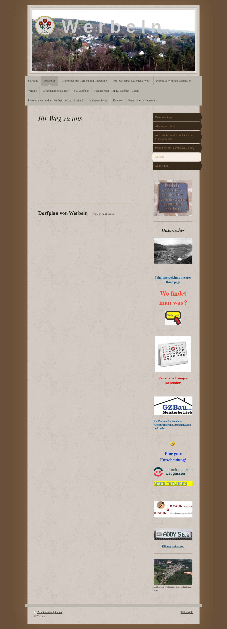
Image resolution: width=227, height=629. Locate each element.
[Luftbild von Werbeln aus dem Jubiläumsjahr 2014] (173, 572)
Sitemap (58, 612)
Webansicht (187, 612)
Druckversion (45, 612)
